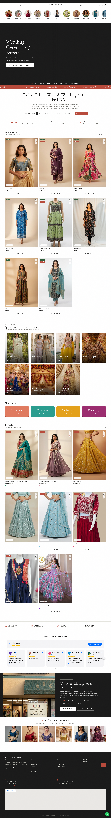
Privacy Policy (60, 764)
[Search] (99, 5)
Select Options (21, 193)
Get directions (11, 785)
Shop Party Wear (30, 113)
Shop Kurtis (68, 113)
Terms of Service (61, 766)
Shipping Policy (60, 760)
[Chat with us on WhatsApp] (107, 814)
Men (28, 5)
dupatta (33, 760)
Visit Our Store (81, 113)
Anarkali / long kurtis (36, 764)
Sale (96, 5)
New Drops (15, 5)
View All (102, 134)
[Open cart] (105, 5)
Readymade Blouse (36, 762)
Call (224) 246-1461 (85, 708)
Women (22, 5)
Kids (81, 5)
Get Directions (67, 708)
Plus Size (89, 5)
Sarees (33, 769)
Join (103, 764)
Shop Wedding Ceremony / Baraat (19, 63)
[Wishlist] (102, 5)
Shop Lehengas (43, 113)
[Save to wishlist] (36, 140)
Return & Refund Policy (62, 762)
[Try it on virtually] (36, 142)
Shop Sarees (56, 113)
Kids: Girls (33, 771)
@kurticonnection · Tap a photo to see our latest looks (55, 723)
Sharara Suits (34, 766)
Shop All (7, 5)
